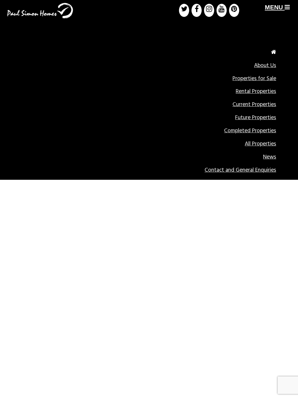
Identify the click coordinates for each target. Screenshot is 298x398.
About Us (265, 65)
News (269, 157)
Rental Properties (256, 91)
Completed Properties (250, 130)
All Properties (260, 144)
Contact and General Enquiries (240, 170)
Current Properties (254, 104)
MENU (275, 7)
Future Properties (255, 117)
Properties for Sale (254, 78)
